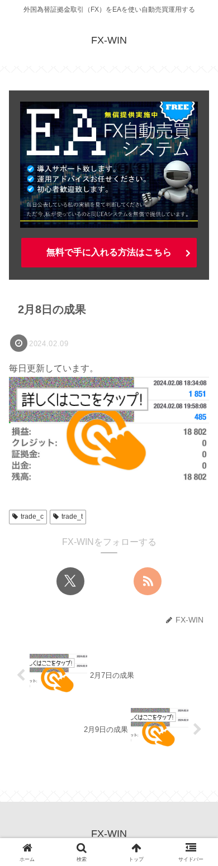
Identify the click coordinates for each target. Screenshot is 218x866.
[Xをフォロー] (70, 581)
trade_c (32, 516)
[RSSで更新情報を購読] (148, 581)
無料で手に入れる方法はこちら (109, 252)
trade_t (72, 516)
